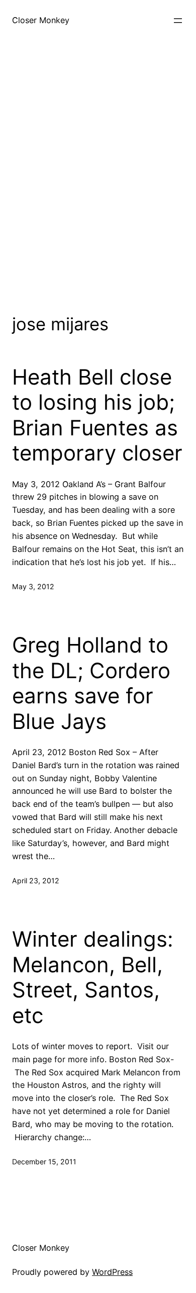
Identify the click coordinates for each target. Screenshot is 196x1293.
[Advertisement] (98, 175)
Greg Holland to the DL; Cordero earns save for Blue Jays (91, 682)
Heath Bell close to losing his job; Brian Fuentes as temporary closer (97, 415)
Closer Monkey (40, 20)
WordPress (112, 1272)
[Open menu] (178, 21)
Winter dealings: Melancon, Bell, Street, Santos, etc (92, 977)
